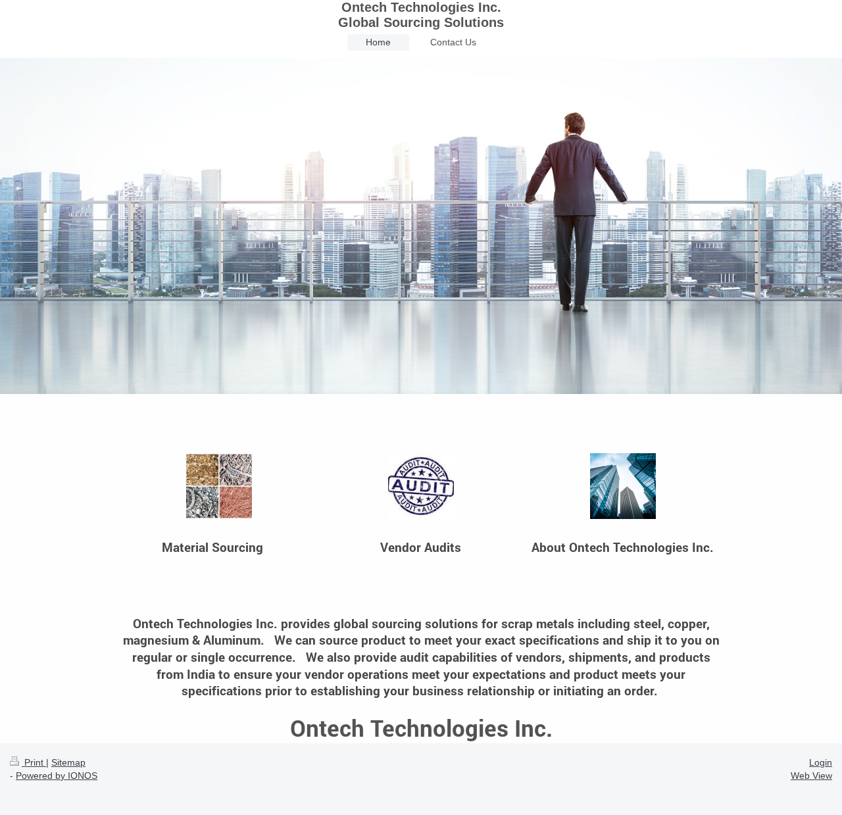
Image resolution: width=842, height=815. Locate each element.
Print (34, 762)
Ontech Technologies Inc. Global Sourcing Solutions (421, 15)
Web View (811, 775)
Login (820, 762)
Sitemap (68, 762)
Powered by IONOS (56, 775)
